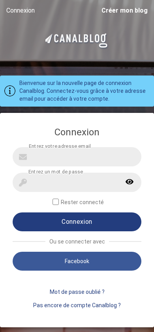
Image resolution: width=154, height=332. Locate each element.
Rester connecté (82, 202)
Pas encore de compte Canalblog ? (77, 305)
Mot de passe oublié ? (77, 292)
